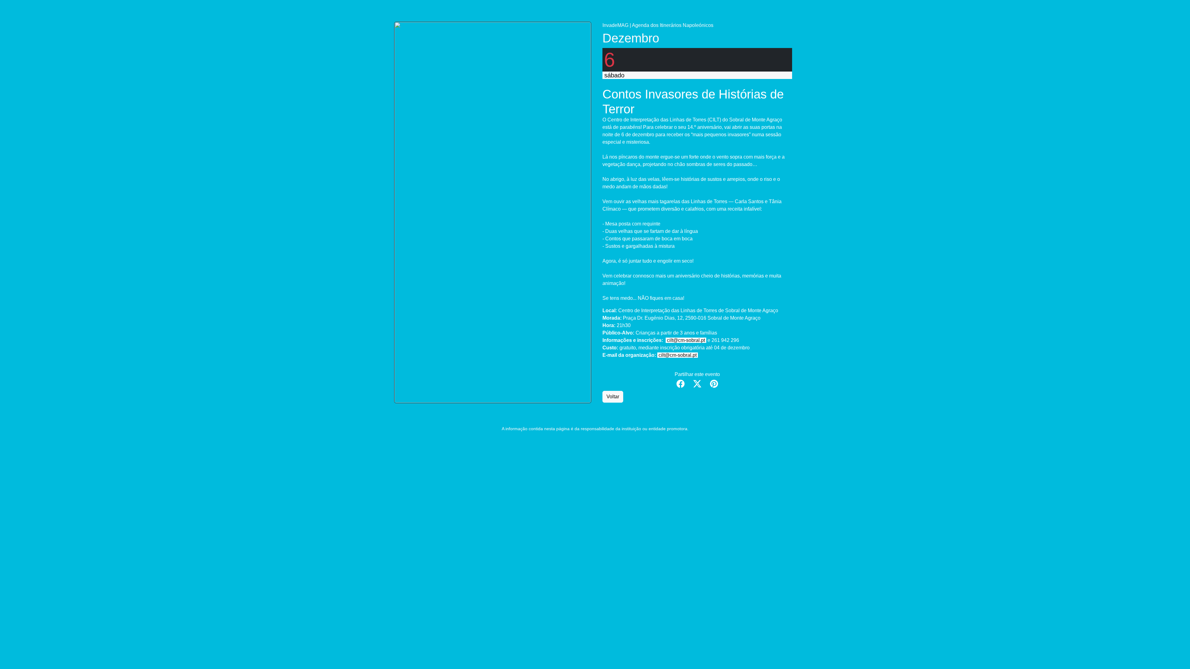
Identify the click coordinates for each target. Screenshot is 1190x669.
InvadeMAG (615, 25)
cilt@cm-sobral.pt (686, 340)
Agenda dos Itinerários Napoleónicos (672, 25)
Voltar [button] (612, 396)
